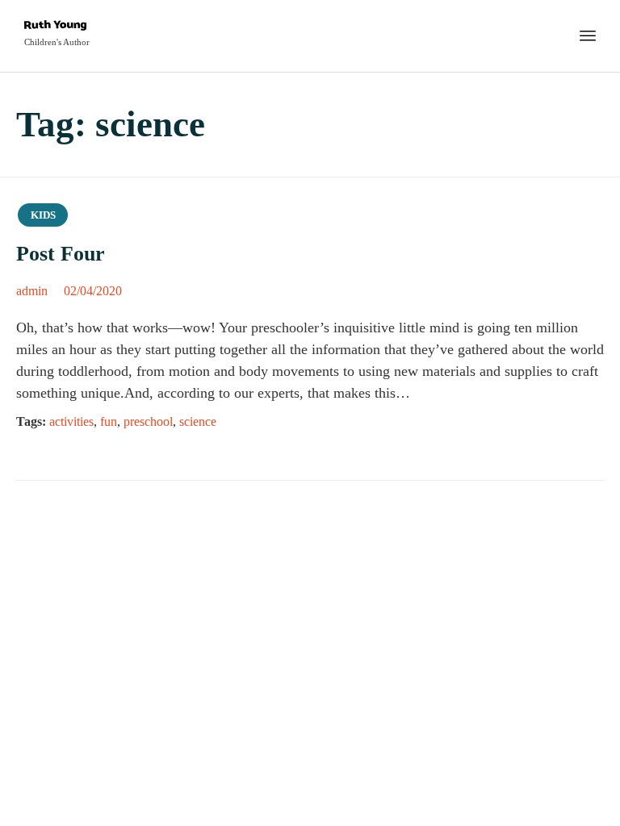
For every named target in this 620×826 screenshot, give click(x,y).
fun (108, 421)
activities (71, 421)
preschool (148, 421)
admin (32, 291)
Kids (43, 215)
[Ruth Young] (57, 27)
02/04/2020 (93, 291)
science (197, 421)
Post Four (60, 253)
